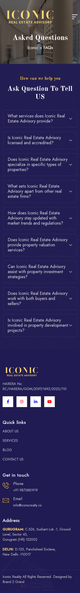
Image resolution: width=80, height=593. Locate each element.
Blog (7, 450)
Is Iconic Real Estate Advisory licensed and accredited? (34, 140)
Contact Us (13, 459)
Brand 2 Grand (13, 581)
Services (10, 440)
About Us (11, 431)
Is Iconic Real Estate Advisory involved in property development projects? (38, 325)
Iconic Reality (12, 576)
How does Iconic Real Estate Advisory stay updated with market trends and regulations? (35, 218)
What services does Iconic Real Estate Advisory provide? (36, 118)
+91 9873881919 (25, 490)
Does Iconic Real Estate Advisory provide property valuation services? (38, 245)
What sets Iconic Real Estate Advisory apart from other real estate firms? (35, 191)
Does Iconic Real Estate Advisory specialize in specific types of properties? (38, 164)
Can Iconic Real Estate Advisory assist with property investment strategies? (36, 272)
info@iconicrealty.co (27, 505)
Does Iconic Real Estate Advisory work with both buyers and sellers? (38, 298)
